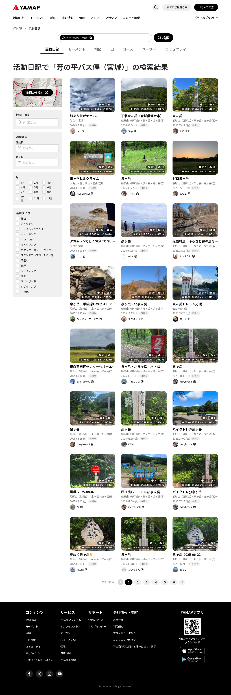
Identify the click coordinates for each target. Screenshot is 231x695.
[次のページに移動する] (182, 582)
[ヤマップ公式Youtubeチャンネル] (59, 673)
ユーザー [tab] (149, 49)
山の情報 (67, 18)
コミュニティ (33, 646)
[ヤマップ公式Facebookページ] (29, 673)
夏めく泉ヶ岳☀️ (81, 554)
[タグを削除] (91, 37)
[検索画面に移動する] (156, 7)
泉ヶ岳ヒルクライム (84, 178)
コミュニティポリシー (125, 640)
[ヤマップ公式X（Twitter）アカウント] (39, 673)
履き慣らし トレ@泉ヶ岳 (140, 491)
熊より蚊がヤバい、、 (85, 115)
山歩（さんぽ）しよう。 (39, 660)
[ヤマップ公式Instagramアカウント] (49, 673)
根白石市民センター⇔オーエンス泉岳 (97, 366)
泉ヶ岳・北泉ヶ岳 (134, 303)
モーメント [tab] (77, 49)
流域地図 (65, 653)
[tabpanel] (115, 319)
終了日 (19, 156)
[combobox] (120, 38)
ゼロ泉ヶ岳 (181, 178)
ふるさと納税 (131, 18)
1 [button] (129, 582)
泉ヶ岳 (177, 115)
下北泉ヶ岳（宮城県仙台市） (142, 115)
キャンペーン (33, 653)
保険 (82, 18)
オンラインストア (70, 626)
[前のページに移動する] (120, 582)
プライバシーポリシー (125, 633)
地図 (53, 18)
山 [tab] (112, 49)
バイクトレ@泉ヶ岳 (187, 429)
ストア (95, 18)
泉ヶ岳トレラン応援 (187, 303)
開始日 (19, 142)
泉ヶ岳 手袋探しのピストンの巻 (94, 303)
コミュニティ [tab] (175, 49)
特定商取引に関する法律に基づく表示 (134, 646)
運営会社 (118, 620)
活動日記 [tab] (52, 49)
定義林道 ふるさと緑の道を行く (197, 241)
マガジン (111, 18)
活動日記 (19, 18)
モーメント (37, 18)
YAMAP (17, 28)
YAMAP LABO (68, 660)
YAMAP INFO (95, 620)
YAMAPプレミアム (70, 620)
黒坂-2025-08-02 (82, 491)
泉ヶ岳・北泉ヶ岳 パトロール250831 (149, 366)
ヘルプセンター (209, 17)
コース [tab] (128, 49)
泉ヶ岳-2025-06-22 (187, 554)
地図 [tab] (98, 49)
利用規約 (118, 626)
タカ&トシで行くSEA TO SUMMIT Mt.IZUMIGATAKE (111, 241)
